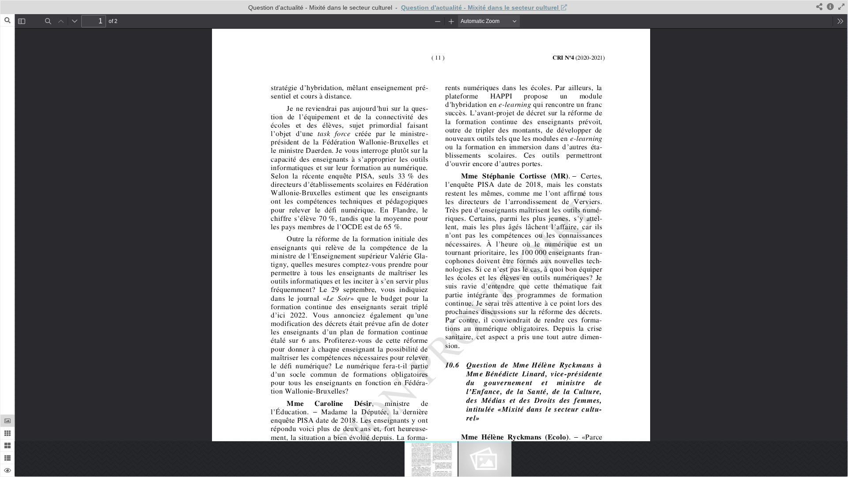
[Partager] (819, 7)
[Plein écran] (841, 7)
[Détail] (830, 7)
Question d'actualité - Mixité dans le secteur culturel (480, 7)
